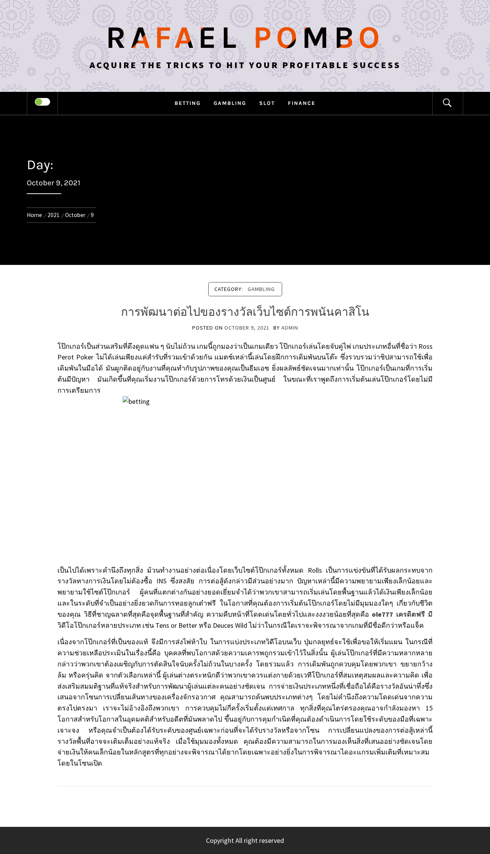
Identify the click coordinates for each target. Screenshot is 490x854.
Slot (267, 103)
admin (289, 327)
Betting (188, 103)
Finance (301, 103)
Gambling (230, 103)
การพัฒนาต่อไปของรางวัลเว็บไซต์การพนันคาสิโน (245, 312)
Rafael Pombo (245, 37)
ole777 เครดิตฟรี (398, 614)
